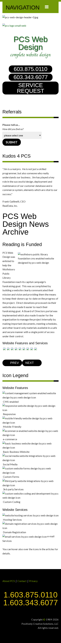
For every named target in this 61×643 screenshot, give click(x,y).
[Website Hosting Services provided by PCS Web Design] (28, 348)
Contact (22, 580)
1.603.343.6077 (30, 602)
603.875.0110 (30, 69)
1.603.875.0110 (31, 594)
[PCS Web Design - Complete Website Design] (30, 25)
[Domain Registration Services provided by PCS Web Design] (32, 348)
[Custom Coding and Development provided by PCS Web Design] (24, 348)
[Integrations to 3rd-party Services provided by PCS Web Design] (20, 348)
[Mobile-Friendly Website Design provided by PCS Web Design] (12, 348)
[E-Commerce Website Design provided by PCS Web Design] (16, 348)
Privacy (33, 580)
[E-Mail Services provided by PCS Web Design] (36, 348)
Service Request (30, 88)
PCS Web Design (31, 43)
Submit (12, 142)
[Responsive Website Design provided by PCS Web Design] (8, 348)
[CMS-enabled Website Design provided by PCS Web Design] (4, 348)
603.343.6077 (31, 77)
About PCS (8, 580)
